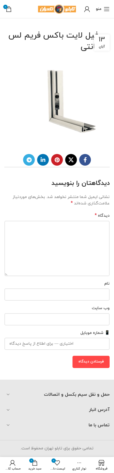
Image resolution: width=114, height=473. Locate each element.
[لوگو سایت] (57, 8)
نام (107, 283)
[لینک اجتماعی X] (71, 160)
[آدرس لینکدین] (43, 160)
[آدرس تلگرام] (29, 160)
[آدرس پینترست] (57, 160)
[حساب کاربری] (87, 9)
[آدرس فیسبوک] (85, 160)
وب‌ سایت (101, 308)
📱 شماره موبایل (95, 333)
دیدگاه (102, 216)
